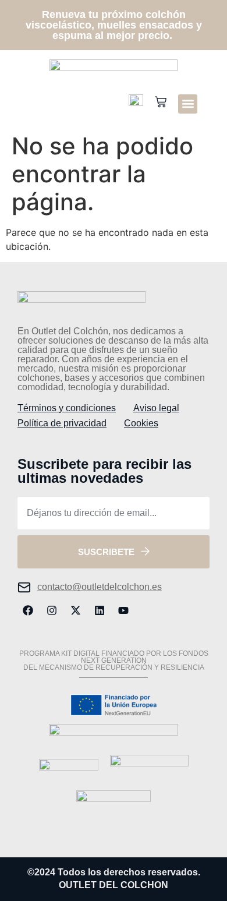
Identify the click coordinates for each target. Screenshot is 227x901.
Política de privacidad (62, 423)
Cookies (141, 423)
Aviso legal (156, 408)
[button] (187, 104)
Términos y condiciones (66, 408)
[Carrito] (160, 102)
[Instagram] (51, 610)
